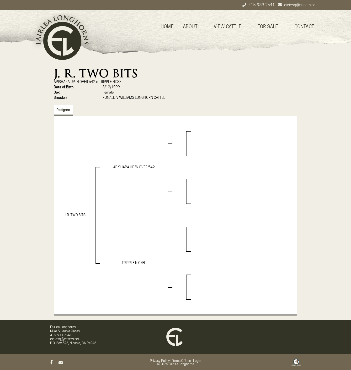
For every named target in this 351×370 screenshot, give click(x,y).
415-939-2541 (262, 5)
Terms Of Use (181, 361)
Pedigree (63, 110)
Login (197, 361)
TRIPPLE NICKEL (111, 82)
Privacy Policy (160, 361)
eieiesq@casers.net (300, 5)
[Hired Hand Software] (296, 364)
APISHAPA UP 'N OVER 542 (74, 82)
